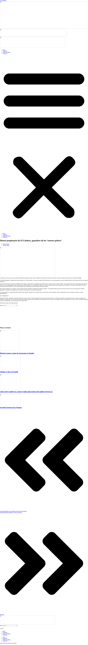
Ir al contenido (3, 0)
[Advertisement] (41, 315)
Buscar (1, 305)
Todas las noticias (6, 52)
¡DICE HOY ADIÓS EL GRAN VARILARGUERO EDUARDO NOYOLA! (26, 392)
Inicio (4, 49)
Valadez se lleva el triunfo (9, 372)
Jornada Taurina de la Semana (11, 407)
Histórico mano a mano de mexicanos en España (17, 353)
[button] (44, 143)
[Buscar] (16, 305)
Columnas (5, 51)
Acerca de (5, 53)
